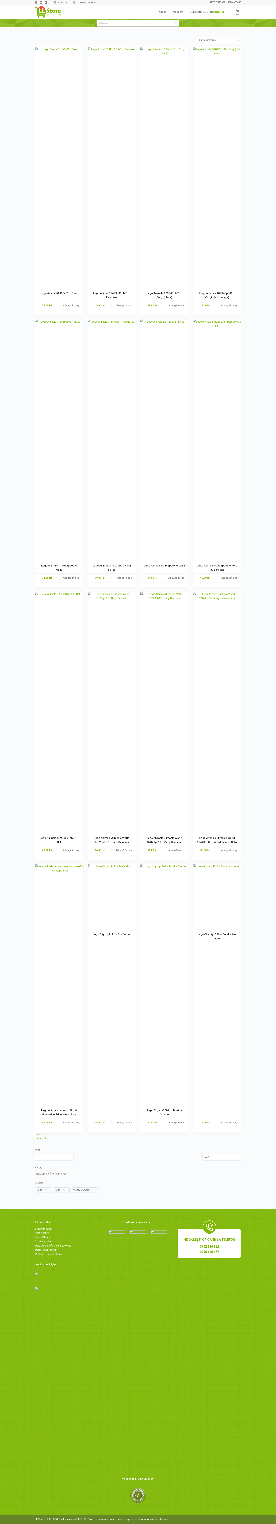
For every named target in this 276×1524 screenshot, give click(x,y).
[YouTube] (46, 2)
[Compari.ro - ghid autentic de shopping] (138, 1495)
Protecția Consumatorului (49, 1254)
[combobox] (135, 23)
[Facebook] (36, 2)
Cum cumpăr (42, 1233)
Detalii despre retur (46, 1249)
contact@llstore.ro (87, 2)
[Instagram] (41, 2)
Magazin (178, 11)
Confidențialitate (44, 1241)
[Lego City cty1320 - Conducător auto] (217, 896)
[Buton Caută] (176, 23)
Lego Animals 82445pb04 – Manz (164, 565)
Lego (39, 1189)
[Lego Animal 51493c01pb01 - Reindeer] (112, 167)
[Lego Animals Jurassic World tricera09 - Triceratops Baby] (59, 984)
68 (47, 1134)
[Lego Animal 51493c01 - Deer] (59, 167)
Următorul (40, 1138)
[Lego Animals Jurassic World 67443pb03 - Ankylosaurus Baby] (217, 712)
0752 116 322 (64, 2)
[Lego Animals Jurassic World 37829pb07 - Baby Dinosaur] (112, 712)
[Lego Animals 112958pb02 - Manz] (59, 440)
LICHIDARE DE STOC (206, 11)
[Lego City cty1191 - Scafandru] (112, 896)
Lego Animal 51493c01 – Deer (59, 293)
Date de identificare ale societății (53, 1245)
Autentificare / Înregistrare (225, 2)
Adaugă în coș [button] (71, 305)
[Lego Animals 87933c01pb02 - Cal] (59, 712)
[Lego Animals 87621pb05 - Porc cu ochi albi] (217, 440)
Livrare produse (44, 1228)
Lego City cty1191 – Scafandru (111, 934)
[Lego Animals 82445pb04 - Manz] (164, 440)
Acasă (162, 11)
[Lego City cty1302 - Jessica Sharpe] (164, 984)
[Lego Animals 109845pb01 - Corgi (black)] (164, 167)
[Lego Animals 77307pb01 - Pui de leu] (112, 440)
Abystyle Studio (81, 1189)
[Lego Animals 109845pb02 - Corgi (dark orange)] (217, 167)
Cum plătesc (42, 1237)
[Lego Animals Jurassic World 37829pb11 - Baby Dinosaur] (164, 712)
